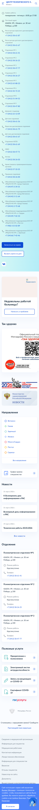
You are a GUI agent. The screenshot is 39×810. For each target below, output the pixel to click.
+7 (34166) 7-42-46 (12, 235)
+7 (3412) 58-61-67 (12, 45)
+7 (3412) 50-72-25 (12, 91)
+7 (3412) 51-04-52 (12, 98)
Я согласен (10, 806)
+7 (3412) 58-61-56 (12, 121)
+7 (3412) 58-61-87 (12, 35)
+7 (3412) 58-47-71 (12, 152)
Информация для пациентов (13, 744)
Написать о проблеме (19, 312)
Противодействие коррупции (19, 728)
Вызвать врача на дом (13, 254)
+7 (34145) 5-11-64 (12, 196)
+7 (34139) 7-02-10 (12, 216)
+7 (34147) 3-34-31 (12, 187)
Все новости (19, 536)
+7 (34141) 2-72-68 (12, 206)
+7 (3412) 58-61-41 (12, 53)
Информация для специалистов (14, 761)
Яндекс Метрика (8, 790)
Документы (6, 779)
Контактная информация (11, 752)
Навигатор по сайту (9, 774)
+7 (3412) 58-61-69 (12, 144)
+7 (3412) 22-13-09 (12, 114)
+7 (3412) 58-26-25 (12, 60)
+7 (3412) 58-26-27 (12, 76)
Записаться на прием (12, 245)
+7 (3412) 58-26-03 (12, 159)
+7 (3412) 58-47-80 (12, 106)
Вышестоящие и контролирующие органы (19, 783)
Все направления (19, 460)
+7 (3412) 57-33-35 (12, 169)
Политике (6, 801)
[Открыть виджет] (33, 802)
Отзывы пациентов (9, 770)
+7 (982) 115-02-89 (12, 226)
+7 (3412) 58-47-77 (12, 68)
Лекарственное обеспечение (13, 757)
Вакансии (5, 766)
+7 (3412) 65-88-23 (12, 83)
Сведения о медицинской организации (17, 739)
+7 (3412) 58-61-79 (12, 129)
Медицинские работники (12, 748)
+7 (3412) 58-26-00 (12, 177)
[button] (36, 3)
